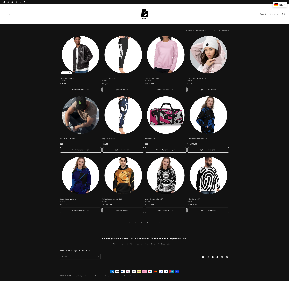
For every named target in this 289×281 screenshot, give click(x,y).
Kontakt (121, 244)
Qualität (130, 244)
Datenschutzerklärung (102, 275)
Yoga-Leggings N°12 (108, 139)
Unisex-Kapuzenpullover (68, 199)
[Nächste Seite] (159, 222)
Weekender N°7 (150, 139)
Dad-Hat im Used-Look (67, 139)
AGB (112, 275)
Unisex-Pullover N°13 (152, 78)
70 (153, 222)
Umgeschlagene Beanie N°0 (197, 78)
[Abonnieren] (97, 256)
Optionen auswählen (80, 89)
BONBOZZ (67, 276)
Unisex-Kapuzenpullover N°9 (154, 199)
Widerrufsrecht (88, 275)
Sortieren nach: (188, 30)
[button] (4, 14)
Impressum (118, 275)
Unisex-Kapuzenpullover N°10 (112, 199)
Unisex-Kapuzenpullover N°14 (197, 139)
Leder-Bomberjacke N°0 (67, 78)
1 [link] (129, 222)
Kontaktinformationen (131, 275)
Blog (114, 244)
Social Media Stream (168, 244)
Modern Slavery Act (152, 244)
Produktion (139, 244)
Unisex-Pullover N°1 (194, 199)
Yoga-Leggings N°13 (108, 78)
